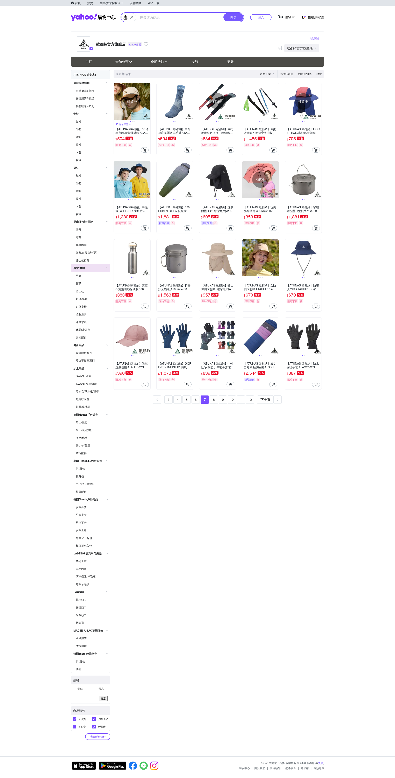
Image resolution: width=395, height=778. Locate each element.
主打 (88, 61)
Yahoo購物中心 (93, 17)
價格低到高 (286, 74)
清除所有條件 (98, 737)
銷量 (319, 74)
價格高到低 (304, 74)
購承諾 (314, 38)
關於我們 (259, 768)
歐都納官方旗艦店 (300, 48)
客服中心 (244, 768)
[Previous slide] (116, 101)
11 (241, 399)
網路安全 (290, 768)
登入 (261, 17)
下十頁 (265, 399)
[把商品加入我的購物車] (145, 150)
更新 (320, 763)
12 (250, 399)
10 (232, 399)
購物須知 (275, 768)
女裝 (195, 61)
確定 (103, 698)
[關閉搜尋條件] (131, 17)
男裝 (230, 61)
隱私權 (305, 768)
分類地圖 (319, 768)
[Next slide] (147, 101)
